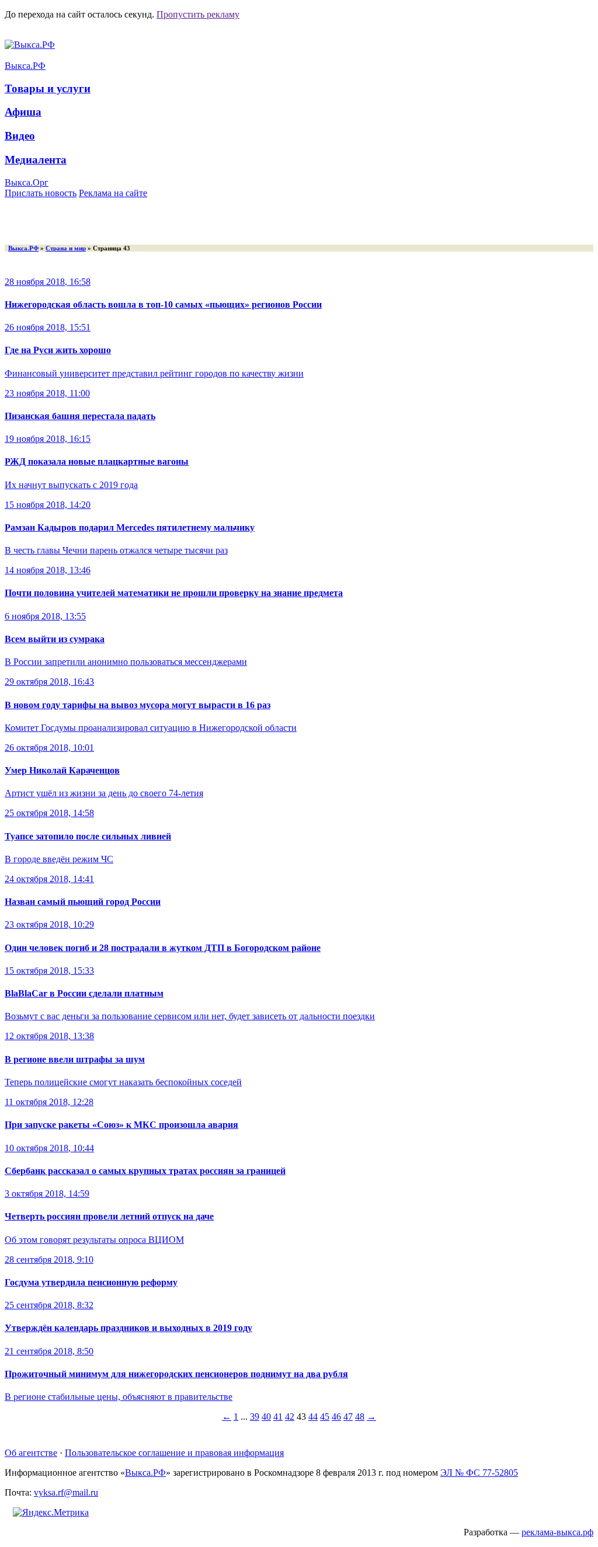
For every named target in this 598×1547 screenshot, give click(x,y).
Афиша (23, 112)
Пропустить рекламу (198, 14)
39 (254, 1416)
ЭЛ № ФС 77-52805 (479, 1473)
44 (313, 1416)
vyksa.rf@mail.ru (66, 1492)
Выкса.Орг (26, 182)
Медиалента (36, 160)
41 (278, 1416)
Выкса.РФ (25, 66)
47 (348, 1416)
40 (266, 1416)
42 (289, 1416)
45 (324, 1416)
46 (336, 1416)
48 (359, 1416)
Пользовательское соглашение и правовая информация (174, 1453)
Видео (20, 136)
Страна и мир (66, 248)
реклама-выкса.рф (557, 1532)
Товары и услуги (48, 88)
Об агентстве (31, 1453)
